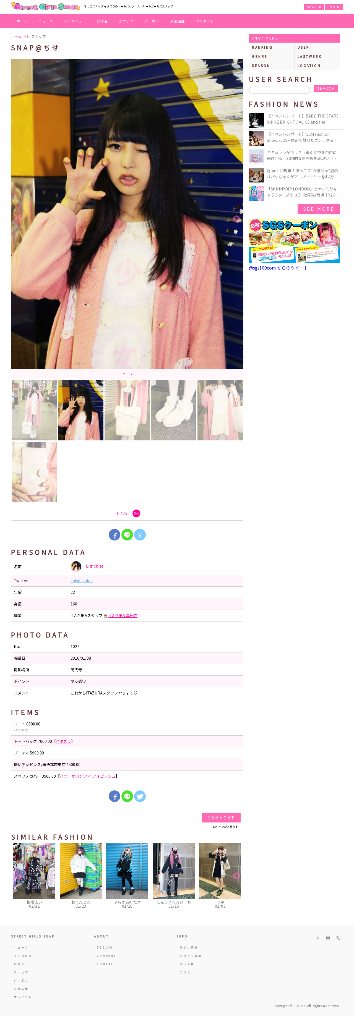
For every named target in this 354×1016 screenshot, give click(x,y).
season (261, 65)
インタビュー (75, 21)
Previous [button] (18, 219)
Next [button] (236, 219)
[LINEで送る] (127, 534)
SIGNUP (314, 7)
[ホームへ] (45, 6)
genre (260, 56)
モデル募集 (189, 947)
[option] (127, 219)
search (326, 88)
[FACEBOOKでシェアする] (114, 534)
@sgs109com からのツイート (278, 267)
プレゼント (205, 21)
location (309, 65)
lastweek (310, 56)
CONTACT (107, 964)
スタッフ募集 (191, 956)
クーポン (152, 21)
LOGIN (333, 7)
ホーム (22, 21)
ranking (262, 47)
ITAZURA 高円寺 (122, 615)
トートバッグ (117, 374)
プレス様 (187, 964)
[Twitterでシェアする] (140, 796)
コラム (185, 972)
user (304, 47)
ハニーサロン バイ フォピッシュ (88, 776)
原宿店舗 (177, 21)
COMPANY (106, 956)
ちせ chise (93, 566)
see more (319, 208)
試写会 (102, 21)
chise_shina (82, 580)
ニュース (46, 21)
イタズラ (137, 374)
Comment (221, 818)
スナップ (126, 21)
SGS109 (105, 947)
